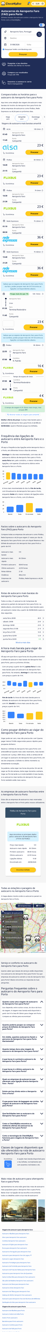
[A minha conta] (28, 3)
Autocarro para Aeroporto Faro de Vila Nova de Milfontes (21, 1300)
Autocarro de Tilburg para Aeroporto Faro (16, 1293)
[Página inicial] (13, 3)
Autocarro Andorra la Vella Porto (13, 1316)
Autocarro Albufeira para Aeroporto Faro (15, 1235)
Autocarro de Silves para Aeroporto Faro (15, 1286)
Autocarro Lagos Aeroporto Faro (13, 1261)
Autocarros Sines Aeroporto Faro (13, 1290)
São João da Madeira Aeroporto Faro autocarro (17, 1282)
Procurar (34, 152)
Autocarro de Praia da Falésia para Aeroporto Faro (18, 1272)
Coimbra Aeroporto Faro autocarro (13, 1243)
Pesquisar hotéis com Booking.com (18, 49)
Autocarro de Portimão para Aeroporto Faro (16, 1268)
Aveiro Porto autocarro (10, 1320)
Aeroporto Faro (25, 908)
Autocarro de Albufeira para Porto (13, 1312)
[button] (37, 940)
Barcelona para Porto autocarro (12, 1323)
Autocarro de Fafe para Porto (12, 1330)
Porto (40, 908)
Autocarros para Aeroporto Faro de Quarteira (17, 1275)
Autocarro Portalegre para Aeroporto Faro (16, 1264)
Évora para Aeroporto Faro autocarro (14, 1250)
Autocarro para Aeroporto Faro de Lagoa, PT (17, 1257)
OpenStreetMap (34, 954)
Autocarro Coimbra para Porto (12, 1327)
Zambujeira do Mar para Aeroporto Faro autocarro (19, 1304)
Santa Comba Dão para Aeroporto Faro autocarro (18, 1279)
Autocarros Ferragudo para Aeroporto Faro (16, 1254)
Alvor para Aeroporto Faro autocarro (14, 1239)
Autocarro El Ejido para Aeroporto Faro (15, 1246)
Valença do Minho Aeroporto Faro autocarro (17, 1297)
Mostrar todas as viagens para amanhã (24, 415)
